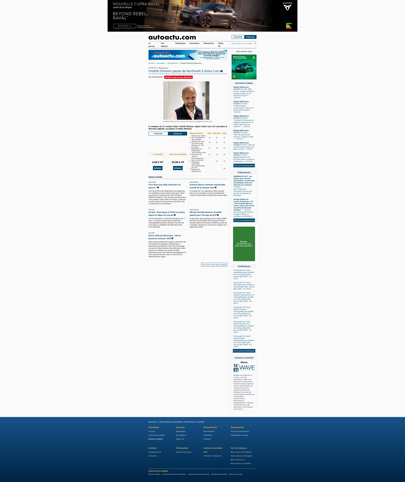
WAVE (205, 452)
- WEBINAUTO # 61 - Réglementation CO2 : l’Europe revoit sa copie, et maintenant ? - (243, 157)
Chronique (152, 182)
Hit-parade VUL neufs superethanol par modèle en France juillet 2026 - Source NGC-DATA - (243, 274)
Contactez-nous (154, 452)
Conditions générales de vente (198, 474)
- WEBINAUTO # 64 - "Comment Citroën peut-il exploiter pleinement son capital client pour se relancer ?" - (243, 121)
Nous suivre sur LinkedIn (241, 463)
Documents (194, 43)
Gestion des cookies (236, 474)
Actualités (161, 63)
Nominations (173, 63)
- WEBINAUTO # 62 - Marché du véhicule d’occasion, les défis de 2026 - (244, 146)
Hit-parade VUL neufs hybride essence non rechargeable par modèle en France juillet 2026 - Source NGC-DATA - (243, 326)
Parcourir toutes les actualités (214, 265)
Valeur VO (221, 44)
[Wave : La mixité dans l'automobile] (244, 368)
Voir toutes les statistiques (244, 351)
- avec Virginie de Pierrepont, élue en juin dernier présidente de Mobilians (244, 186)
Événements (209, 43)
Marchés (151, 209)
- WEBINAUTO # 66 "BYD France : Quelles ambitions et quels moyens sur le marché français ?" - (243, 92)
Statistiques (180, 43)
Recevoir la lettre (155, 439)
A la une (151, 431)
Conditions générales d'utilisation (174, 474)
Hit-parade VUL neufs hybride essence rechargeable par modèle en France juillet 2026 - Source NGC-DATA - (243, 312)
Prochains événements (240, 431)
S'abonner (250, 37)
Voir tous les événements (244, 165)
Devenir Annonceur (183, 452)
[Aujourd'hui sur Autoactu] (187, 37)
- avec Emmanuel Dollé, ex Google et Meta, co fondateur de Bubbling (244, 207)
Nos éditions (164, 44)
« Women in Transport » (212, 456)
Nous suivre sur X (238, 459)
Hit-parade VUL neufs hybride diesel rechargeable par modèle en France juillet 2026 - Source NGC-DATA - (243, 341)
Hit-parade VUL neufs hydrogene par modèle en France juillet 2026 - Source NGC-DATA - (244, 285)
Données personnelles (219, 474)
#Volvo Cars (163, 68)
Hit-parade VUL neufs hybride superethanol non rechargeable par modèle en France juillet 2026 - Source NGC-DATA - (243, 298)
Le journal (151, 44)
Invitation (207, 439)
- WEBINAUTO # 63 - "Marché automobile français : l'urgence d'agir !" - (243, 134)
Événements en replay (239, 435)
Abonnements (209, 431)
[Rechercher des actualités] (255, 43)
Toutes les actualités (156, 435)
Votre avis (152, 456)
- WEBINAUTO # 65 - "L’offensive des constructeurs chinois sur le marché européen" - (243, 106)
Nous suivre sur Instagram (241, 456)
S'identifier (238, 37)
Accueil (151, 63)
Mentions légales (154, 474)
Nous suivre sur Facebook (241, 452)
